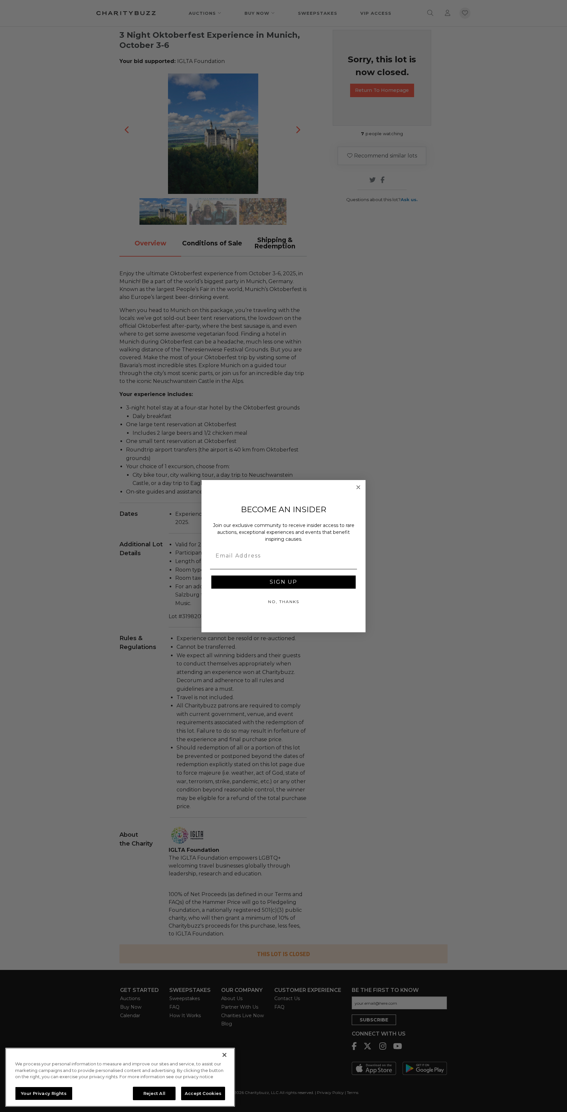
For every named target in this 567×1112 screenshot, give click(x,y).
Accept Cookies (203, 1093)
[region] (120, 1077)
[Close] (224, 1055)
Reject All (154, 1093)
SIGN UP (283, 582)
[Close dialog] (358, 487)
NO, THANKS (283, 601)
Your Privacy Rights (43, 1093)
